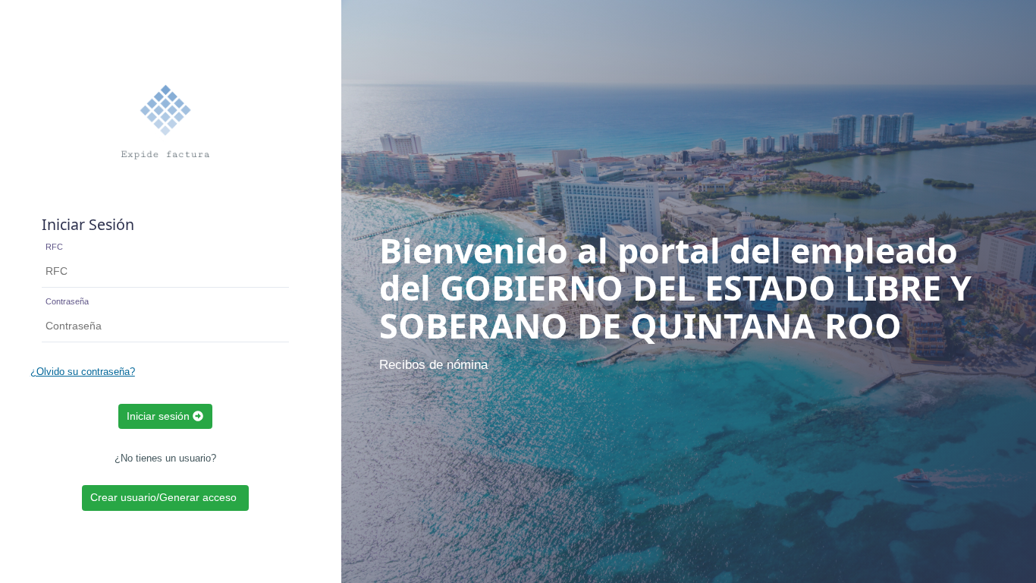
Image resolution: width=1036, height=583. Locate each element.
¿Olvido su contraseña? (82, 372)
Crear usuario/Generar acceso (165, 497)
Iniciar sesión (160, 416)
